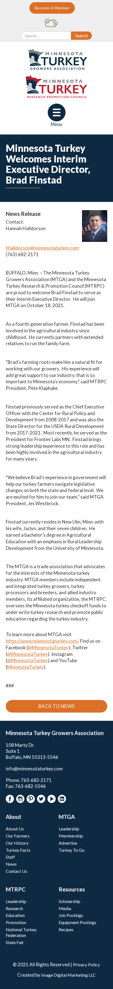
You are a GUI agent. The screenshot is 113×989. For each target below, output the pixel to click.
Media (65, 908)
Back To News (56, 706)
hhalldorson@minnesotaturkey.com (42, 248)
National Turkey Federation (21, 932)
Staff (10, 856)
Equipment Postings (77, 922)
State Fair (15, 942)
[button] (57, 115)
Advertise (68, 842)
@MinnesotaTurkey (48, 647)
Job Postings (71, 915)
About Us (15, 828)
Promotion (16, 922)
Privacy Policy (86, 964)
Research (14, 908)
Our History (17, 842)
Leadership (69, 828)
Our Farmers (18, 835)
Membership (71, 835)
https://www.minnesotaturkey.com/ (42, 641)
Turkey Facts (18, 850)
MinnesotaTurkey (25, 667)
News (11, 864)
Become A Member (52, 7)
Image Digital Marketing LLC (68, 974)
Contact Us (16, 871)
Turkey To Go (71, 850)
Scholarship (69, 901)
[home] (56, 59)
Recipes (66, 929)
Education (15, 915)
